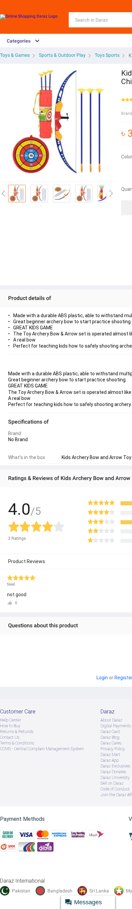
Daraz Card (110, 731)
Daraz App (110, 760)
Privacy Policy (113, 749)
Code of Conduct (115, 789)
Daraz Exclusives (115, 766)
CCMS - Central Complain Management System (42, 749)
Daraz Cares (111, 743)
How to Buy (10, 726)
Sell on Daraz (112, 783)
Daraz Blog (110, 737)
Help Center (10, 720)
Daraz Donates (113, 771)
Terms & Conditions (17, 743)
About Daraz (111, 720)
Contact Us (9, 737)
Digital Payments (116, 726)
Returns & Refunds (16, 731)
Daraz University (115, 777)
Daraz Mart (110, 754)
